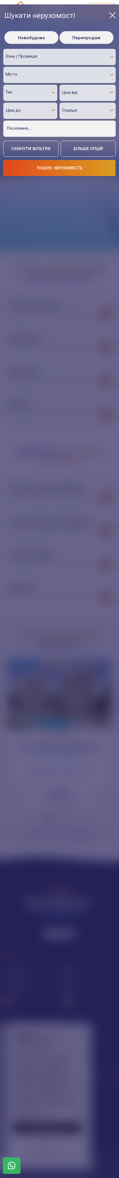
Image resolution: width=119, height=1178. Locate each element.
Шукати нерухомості (39, 15)
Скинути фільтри (30, 148)
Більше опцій (88, 148)
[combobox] (59, 57)
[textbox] (61, 56)
